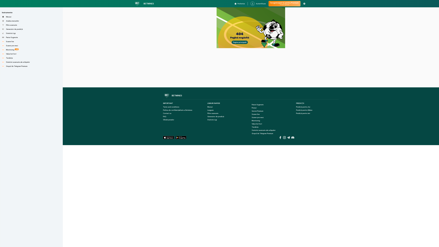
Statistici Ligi (212, 120)
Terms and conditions (171, 107)
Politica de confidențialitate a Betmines (177, 110)
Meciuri (210, 107)
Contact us (167, 113)
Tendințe (255, 127)
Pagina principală (239, 42)
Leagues (210, 110)
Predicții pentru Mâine (304, 110)
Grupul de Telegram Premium (262, 133)
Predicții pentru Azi (303, 107)
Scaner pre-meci (258, 117)
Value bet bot (257, 124)
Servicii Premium (257, 111)
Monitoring (256, 121)
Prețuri (254, 108)
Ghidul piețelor (168, 120)
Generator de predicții (215, 116)
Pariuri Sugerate (258, 105)
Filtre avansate (212, 113)
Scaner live (256, 114)
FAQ (164, 116)
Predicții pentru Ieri (303, 113)
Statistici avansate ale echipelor (264, 130)
